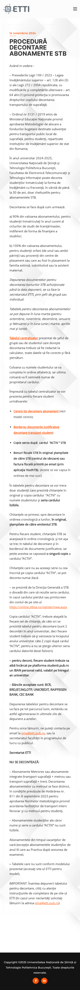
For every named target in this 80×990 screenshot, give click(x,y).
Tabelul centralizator (23, 338)
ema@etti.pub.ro (33, 733)
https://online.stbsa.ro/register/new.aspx (38, 607)
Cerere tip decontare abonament (36, 411)
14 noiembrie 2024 (22, 33)
